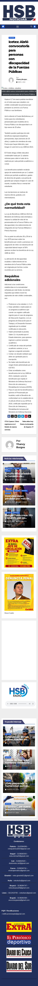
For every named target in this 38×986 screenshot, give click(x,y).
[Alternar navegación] (17, 26)
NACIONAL (11, 37)
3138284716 (21, 868)
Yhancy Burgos (21, 79)
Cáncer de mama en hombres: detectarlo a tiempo (18, 763)
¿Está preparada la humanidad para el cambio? (16, 786)
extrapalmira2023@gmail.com (19, 849)
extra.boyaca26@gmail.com (19, 888)
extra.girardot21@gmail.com (23, 875)
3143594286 (22, 846)
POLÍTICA (7, 470)
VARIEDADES (16, 512)
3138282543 (22, 854)
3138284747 (22, 885)
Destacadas (8, 468)
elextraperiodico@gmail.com (18, 870)
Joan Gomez (22, 480)
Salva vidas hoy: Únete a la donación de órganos (26, 424)
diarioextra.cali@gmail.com (19, 863)
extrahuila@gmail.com (22, 880)
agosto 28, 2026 (13, 743)
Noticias (23, 468)
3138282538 (22, 898)
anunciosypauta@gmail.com (19, 900)
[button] (31, 26)
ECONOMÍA (17, 490)
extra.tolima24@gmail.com (19, 856)
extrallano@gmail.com (27, 893)
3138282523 (20, 861)
